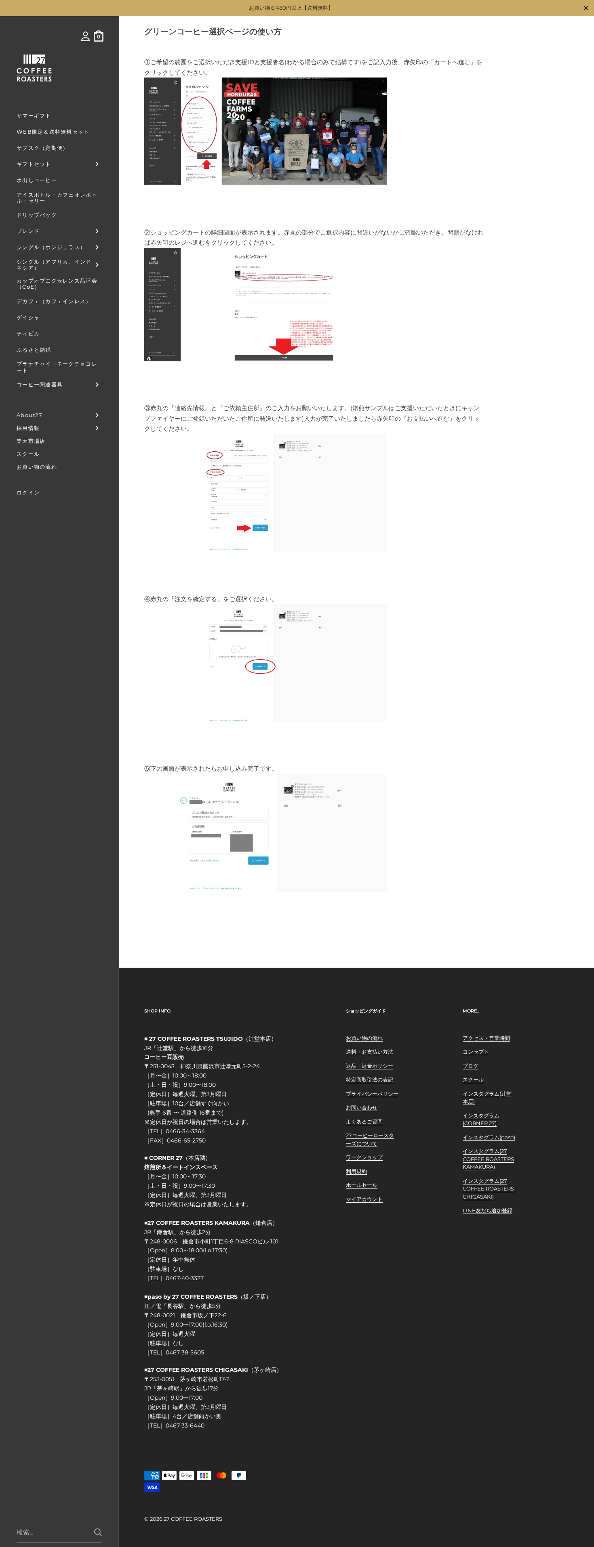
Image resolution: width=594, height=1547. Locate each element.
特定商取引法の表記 (369, 1079)
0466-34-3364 (185, 1131)
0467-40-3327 (185, 1278)
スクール (473, 1079)
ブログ (470, 1066)
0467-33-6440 (185, 1425)
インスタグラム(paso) (489, 1137)
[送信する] (98, 1532)
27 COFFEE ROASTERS (193, 1519)
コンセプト (476, 1051)
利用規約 (356, 1171)
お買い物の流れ (364, 1038)
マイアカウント (364, 1199)
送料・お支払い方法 (369, 1051)
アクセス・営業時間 (486, 1038)
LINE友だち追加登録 (487, 1210)
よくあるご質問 (364, 1121)
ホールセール (361, 1185)
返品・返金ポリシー (369, 1066)
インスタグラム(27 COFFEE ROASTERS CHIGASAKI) (488, 1189)
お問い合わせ (361, 1107)
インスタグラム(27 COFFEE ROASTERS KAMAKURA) (488, 1159)
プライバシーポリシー (372, 1093)
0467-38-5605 (185, 1352)
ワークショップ (364, 1157)
